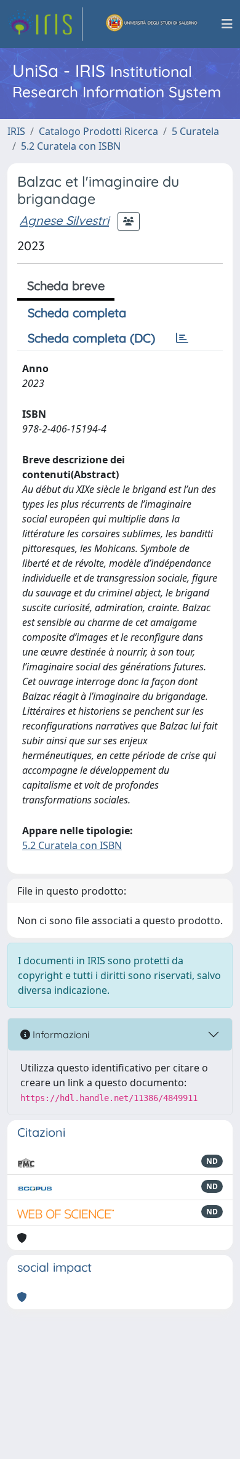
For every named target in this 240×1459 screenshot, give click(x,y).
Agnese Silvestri (64, 220)
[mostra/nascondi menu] (227, 24)
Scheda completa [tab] (77, 312)
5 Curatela (195, 131)
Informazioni (59, 1034)
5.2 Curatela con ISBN (71, 146)
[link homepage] (44, 24)
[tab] (182, 338)
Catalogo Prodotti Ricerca (98, 131)
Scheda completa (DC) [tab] (91, 338)
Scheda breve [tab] (66, 285)
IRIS (16, 131)
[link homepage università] (152, 24)
